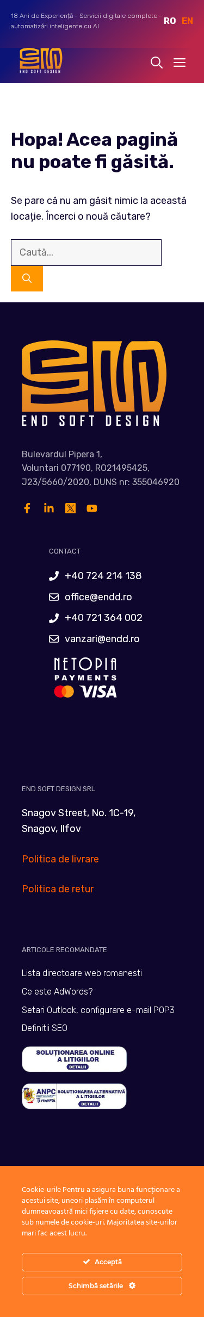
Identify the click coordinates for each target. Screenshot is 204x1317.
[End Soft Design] (40, 63)
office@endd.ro (98, 597)
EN (187, 21)
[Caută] (27, 279)
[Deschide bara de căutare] (156, 63)
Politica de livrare (60, 859)
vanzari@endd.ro (102, 639)
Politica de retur (58, 889)
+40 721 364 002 (104, 618)
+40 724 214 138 (103, 576)
